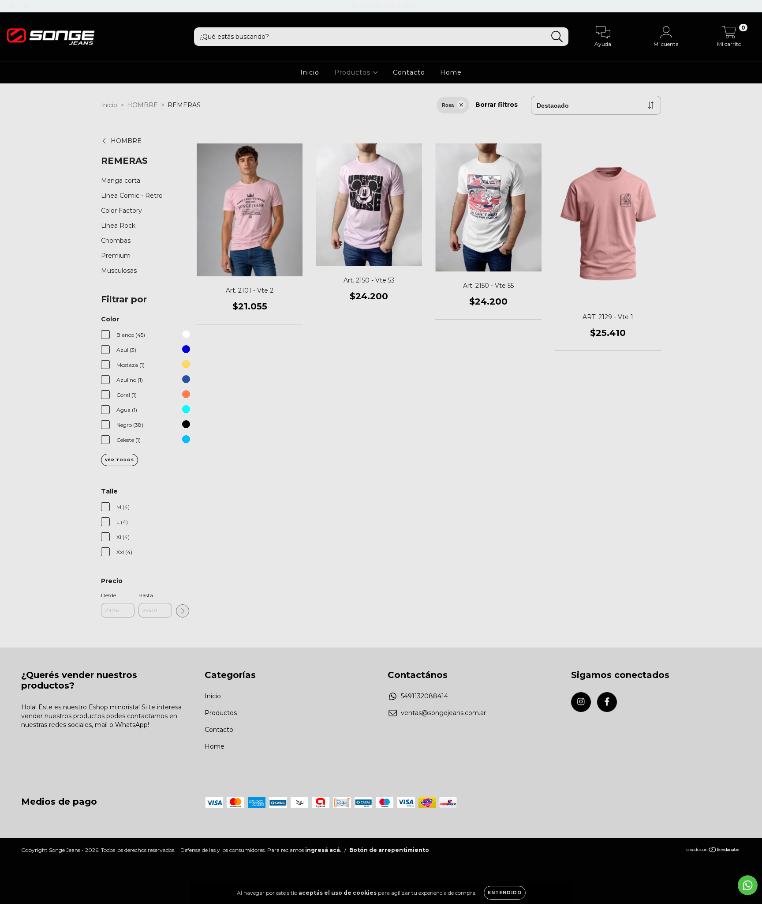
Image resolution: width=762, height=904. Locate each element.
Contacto (409, 72)
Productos (353, 72)
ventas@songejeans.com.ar (443, 713)
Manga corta (120, 181)
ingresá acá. (323, 850)
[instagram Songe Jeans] (13, 6)
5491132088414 (424, 696)
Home (451, 72)
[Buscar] (557, 36)
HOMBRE (142, 105)
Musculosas (119, 271)
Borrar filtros (496, 105)
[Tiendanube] (713, 851)
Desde (108, 595)
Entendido (505, 893)
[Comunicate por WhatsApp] (748, 885)
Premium (116, 256)
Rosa (448, 105)
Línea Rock (118, 226)
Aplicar (182, 611)
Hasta (145, 595)
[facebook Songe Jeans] (25, 6)
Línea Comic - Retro (132, 196)
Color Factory (121, 211)
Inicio (309, 72)
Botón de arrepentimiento (389, 850)
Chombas (116, 241)
